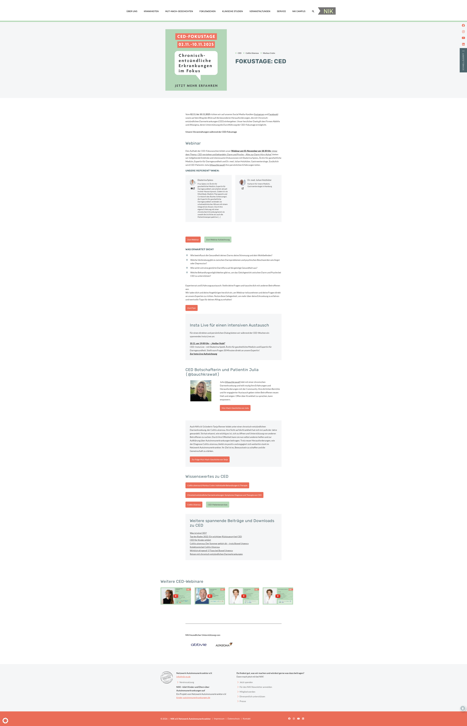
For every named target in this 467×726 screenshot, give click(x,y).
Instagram (259, 114)
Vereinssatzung (186, 682)
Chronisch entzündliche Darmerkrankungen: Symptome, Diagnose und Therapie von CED (224, 495)
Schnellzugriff (463, 61)
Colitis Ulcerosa (194, 504)
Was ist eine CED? (198, 533)
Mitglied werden (247, 691)
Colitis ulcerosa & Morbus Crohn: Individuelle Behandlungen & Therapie (217, 485)
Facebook (273, 114)
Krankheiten (151, 11)
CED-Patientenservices (217, 504)
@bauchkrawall (217, 165)
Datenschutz (234, 718)
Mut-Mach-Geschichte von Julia (235, 408)
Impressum (219, 718)
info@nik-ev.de (183, 676)
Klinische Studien (232, 11)
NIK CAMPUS (298, 11)
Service (281, 11)
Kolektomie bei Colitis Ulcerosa (205, 547)
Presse (243, 701)
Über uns (131, 11)
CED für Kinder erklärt (200, 540)
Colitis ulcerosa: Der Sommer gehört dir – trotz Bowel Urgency (219, 543)
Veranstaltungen (259, 11)
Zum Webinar (193, 239)
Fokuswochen (207, 11)
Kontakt (247, 718)
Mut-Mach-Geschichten (179, 11)
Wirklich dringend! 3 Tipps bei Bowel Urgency (211, 550)
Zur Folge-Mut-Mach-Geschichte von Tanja (210, 459)
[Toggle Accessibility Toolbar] (463, 708)
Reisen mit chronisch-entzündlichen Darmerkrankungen (216, 554)
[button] (313, 11)
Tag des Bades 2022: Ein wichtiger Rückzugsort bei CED (216, 536)
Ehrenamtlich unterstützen (252, 696)
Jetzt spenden (246, 682)
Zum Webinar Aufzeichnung (218, 239)
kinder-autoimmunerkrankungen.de (193, 697)
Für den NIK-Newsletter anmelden (256, 687)
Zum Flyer (191, 308)
